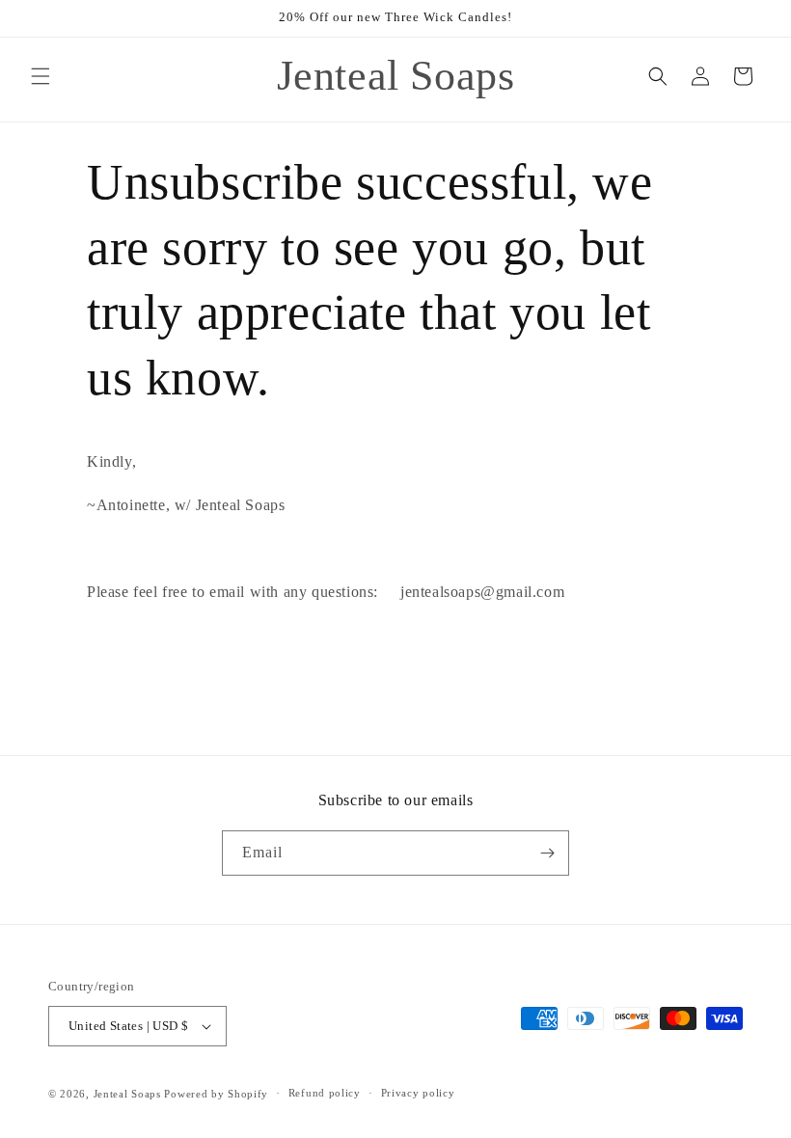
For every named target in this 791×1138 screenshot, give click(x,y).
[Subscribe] (547, 853)
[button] (40, 76)
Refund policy (324, 1092)
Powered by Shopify (216, 1093)
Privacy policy (418, 1092)
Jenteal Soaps (127, 1093)
